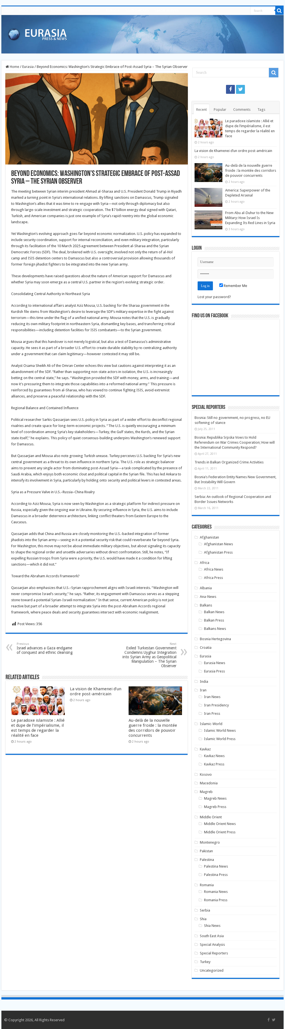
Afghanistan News (218, 544)
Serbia (205, 910)
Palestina (207, 860)
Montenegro (210, 842)
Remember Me (235, 286)
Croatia (206, 647)
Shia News (212, 926)
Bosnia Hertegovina (215, 639)
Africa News (213, 569)
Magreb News (215, 798)
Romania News (216, 892)
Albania (206, 588)
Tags (261, 109)
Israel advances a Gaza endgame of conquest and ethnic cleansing (45, 648)
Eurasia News (214, 663)
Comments (241, 109)
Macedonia (209, 783)
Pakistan (206, 851)
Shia (203, 919)
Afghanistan (209, 537)
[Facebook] (230, 89)
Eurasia (56, 11)
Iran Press (212, 713)
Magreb (206, 792)
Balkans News (215, 629)
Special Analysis (166, 11)
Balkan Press (214, 620)
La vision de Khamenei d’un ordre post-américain (95, 691)
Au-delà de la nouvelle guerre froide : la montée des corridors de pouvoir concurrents (153, 728)
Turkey (205, 962)
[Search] (279, 10)
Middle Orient (90, 11)
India (204, 681)
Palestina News (216, 866)
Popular (220, 109)
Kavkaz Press (214, 764)
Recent (201, 109)
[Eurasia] (38, 33)
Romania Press (215, 900)
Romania (113, 11)
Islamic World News (220, 730)
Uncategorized (211, 970)
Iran (71, 11)
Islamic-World (211, 724)
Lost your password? (214, 297)
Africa (23, 11)
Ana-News (208, 597)
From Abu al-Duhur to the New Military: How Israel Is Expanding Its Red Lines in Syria (250, 218)
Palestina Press (216, 875)
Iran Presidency (216, 705)
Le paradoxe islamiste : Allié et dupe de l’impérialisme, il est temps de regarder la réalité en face (38, 728)
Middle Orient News (220, 824)
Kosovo (206, 774)
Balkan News (214, 612)
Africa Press (213, 578)
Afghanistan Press (218, 552)
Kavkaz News (214, 756)
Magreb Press (215, 807)
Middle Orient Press (219, 832)
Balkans (39, 11)
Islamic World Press (219, 739)
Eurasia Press (214, 671)
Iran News (212, 697)
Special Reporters (214, 953)
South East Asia (137, 11)
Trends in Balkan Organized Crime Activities (229, 462)
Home (8, 11)
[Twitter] (240, 89)
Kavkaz (205, 749)
